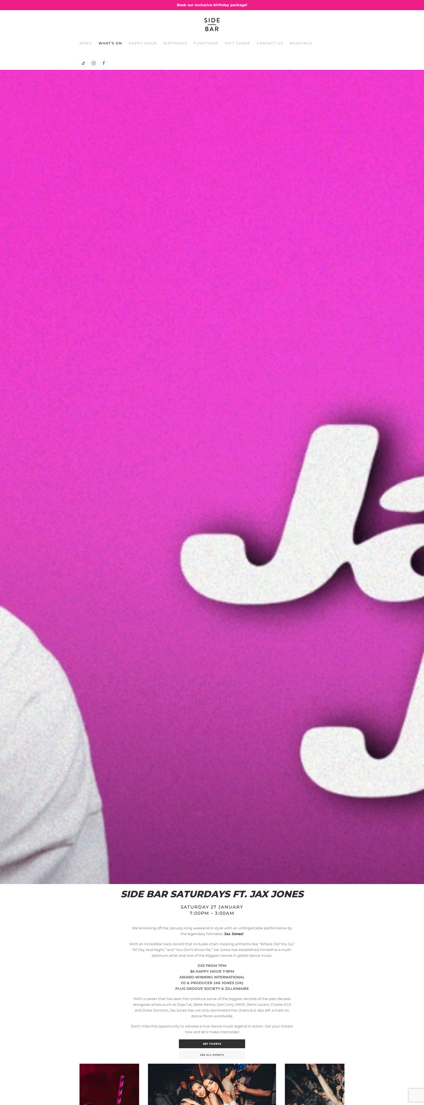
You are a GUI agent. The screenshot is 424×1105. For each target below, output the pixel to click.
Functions (206, 43)
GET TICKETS (212, 1043)
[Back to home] (212, 24)
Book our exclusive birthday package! (212, 5)
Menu (86, 43)
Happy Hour (143, 43)
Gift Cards (237, 43)
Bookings (301, 43)
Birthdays (175, 43)
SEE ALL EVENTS (212, 1054)
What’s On (110, 43)
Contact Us (270, 43)
